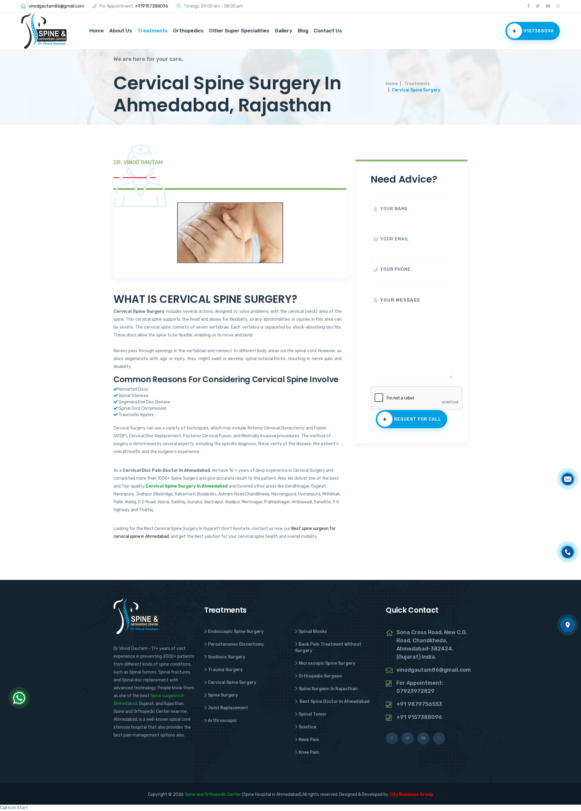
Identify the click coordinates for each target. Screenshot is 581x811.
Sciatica (307, 727)
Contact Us (328, 31)
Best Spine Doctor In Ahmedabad (334, 701)
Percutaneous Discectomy (236, 644)
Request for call (412, 419)
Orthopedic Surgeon (320, 676)
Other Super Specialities (239, 31)
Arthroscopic (222, 720)
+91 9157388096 (419, 717)
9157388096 (533, 31)
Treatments (152, 31)
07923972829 (415, 691)
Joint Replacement (228, 707)
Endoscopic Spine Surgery (236, 631)
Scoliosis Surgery (226, 657)
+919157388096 (151, 6)
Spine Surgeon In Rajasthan (328, 688)
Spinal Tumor (313, 714)
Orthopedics (188, 31)
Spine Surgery (223, 695)
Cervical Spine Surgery (232, 682)
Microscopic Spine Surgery (327, 663)
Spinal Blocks (313, 631)
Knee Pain (309, 752)
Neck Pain (309, 739)
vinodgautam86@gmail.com (56, 6)
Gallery (283, 31)
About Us (120, 31)
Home (96, 31)
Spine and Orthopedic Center (213, 794)
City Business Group (411, 794)
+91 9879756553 (419, 704)
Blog (303, 31)
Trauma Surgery (225, 669)
